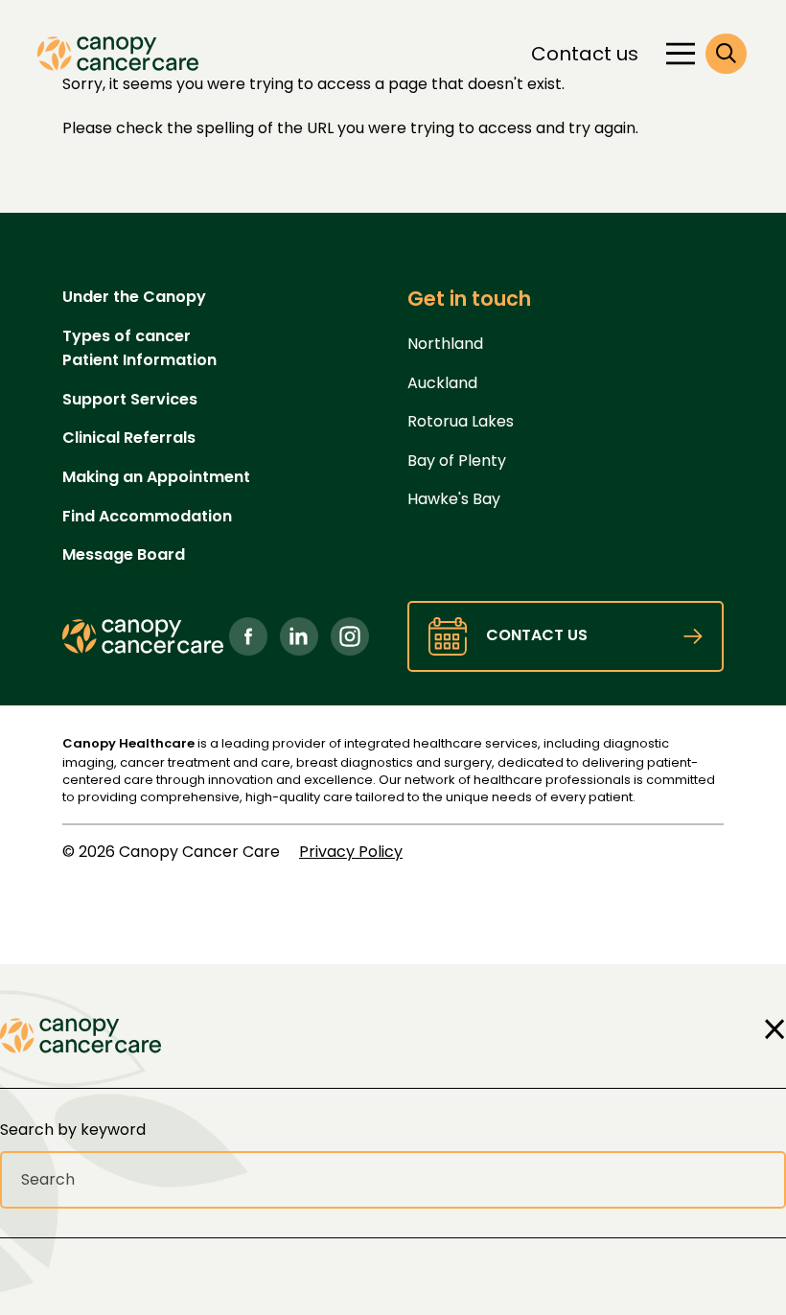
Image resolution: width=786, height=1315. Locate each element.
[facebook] (248, 636)
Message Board (123, 554)
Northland (445, 344)
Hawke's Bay (453, 499)
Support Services (129, 399)
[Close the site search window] (769, 1029)
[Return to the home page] (80, 1035)
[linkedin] (299, 636)
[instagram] (350, 636)
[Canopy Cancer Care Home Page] (117, 54)
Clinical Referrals (129, 438)
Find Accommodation (147, 516)
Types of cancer (126, 336)
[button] (726, 54)
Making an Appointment (156, 477)
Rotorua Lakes (460, 421)
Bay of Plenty (456, 461)
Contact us (584, 53)
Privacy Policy (351, 852)
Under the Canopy (134, 297)
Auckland (442, 383)
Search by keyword (73, 1130)
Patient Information (139, 360)
